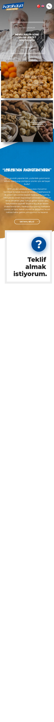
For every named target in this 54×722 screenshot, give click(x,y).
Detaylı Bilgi (27, 47)
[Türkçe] (38, 6)
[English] (42, 6)
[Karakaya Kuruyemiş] (13, 6)
